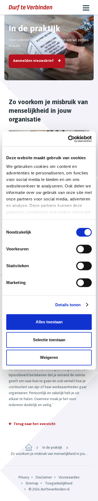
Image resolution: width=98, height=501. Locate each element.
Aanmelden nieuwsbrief (33, 61)
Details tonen (68, 304)
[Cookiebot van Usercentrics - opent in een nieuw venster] (69, 138)
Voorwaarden (69, 477)
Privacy (24, 477)
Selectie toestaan (49, 339)
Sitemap (32, 483)
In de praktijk (52, 447)
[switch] (84, 249)
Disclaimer (44, 477)
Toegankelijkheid (58, 483)
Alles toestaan (49, 322)
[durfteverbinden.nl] (30, 7)
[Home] (29, 447)
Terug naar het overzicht (35, 424)
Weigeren (49, 357)
